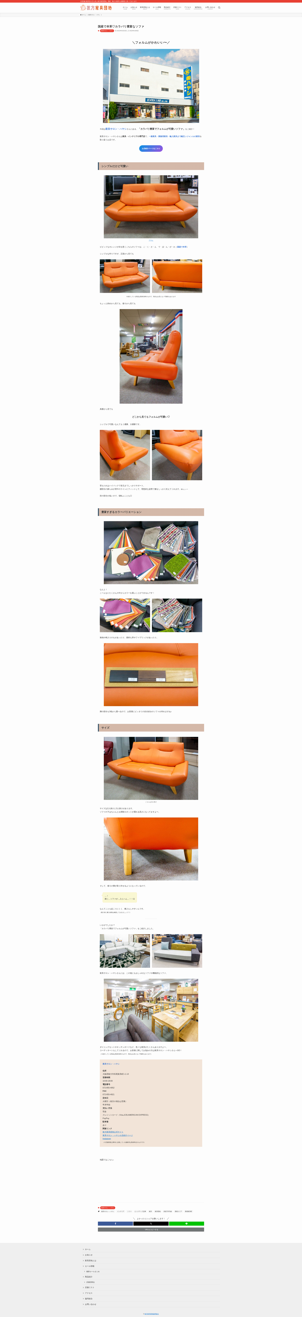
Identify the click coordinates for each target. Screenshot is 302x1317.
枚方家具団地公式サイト (113, 1132)
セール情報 (89, 1266)
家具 (150, 1211)
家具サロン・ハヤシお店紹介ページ (118, 1135)
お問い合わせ (90, 1304)
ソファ (129, 1211)
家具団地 (158, 1211)
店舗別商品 (90, 1282)
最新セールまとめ (93, 1271)
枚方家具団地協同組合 (152, 1314)
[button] (115, 1224)
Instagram (107, 1139)
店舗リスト (89, 1287)
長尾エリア (178, 1211)
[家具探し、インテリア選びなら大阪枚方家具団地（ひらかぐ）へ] (96, 7)
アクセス (88, 1293)
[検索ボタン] (219, 8)
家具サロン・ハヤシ (107, 30)
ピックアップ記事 (140, 1211)
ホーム (88, 1249)
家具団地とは (90, 1261)
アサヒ (151, 240)
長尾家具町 (188, 1211)
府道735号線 (168, 1211)
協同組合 (88, 1299)
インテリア (120, 1211)
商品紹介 (88, 1277)
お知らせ (88, 1255)
